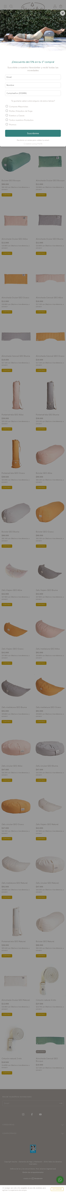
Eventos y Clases (17, 115)
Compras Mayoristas (18, 106)
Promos (12, 124)
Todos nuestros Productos (21, 120)
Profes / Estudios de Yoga (20, 111)
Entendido (57, 1189)
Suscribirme (33, 133)
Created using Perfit (33, 143)
